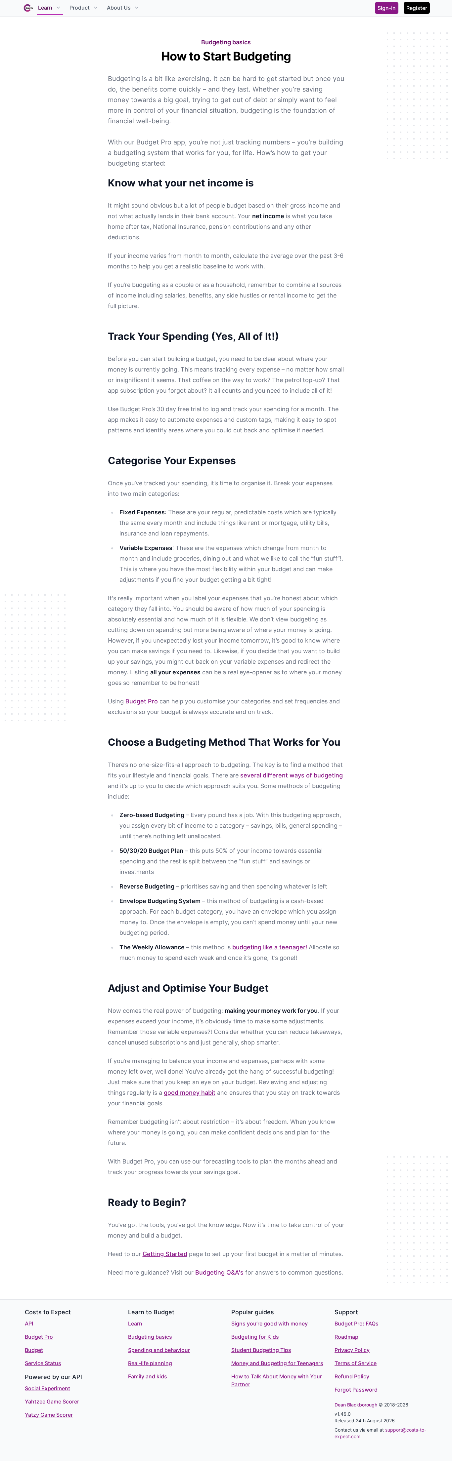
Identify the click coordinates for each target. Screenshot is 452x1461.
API (29, 1323)
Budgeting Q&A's (219, 1272)
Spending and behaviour (159, 1350)
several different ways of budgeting (291, 775)
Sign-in (387, 8)
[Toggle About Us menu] (136, 8)
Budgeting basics (150, 1336)
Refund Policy (352, 1376)
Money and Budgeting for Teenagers (277, 1363)
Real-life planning (150, 1363)
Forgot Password (356, 1389)
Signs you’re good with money (269, 1323)
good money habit (189, 1092)
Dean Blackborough (356, 1404)
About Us (119, 7)
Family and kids (147, 1376)
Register (416, 8)
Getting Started (165, 1253)
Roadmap (346, 1336)
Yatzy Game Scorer (49, 1414)
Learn (45, 7)
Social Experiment (47, 1388)
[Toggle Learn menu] (57, 8)
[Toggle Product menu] (95, 8)
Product (79, 7)
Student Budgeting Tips (261, 1350)
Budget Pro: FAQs (357, 1323)
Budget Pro (141, 701)
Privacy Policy (352, 1350)
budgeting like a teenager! (269, 947)
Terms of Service (356, 1363)
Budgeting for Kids (255, 1336)
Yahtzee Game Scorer (52, 1401)
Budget (34, 1350)
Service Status (43, 1363)
